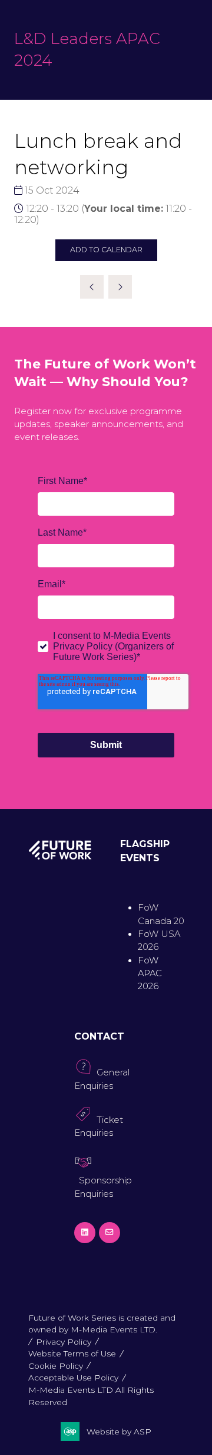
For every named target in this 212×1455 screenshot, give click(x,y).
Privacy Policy (63, 1341)
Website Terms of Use (72, 1353)
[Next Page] (120, 287)
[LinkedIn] (84, 1232)
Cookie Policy (55, 1366)
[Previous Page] (92, 287)
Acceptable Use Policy (73, 1377)
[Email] (109, 1232)
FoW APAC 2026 (150, 973)
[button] (106, 250)
